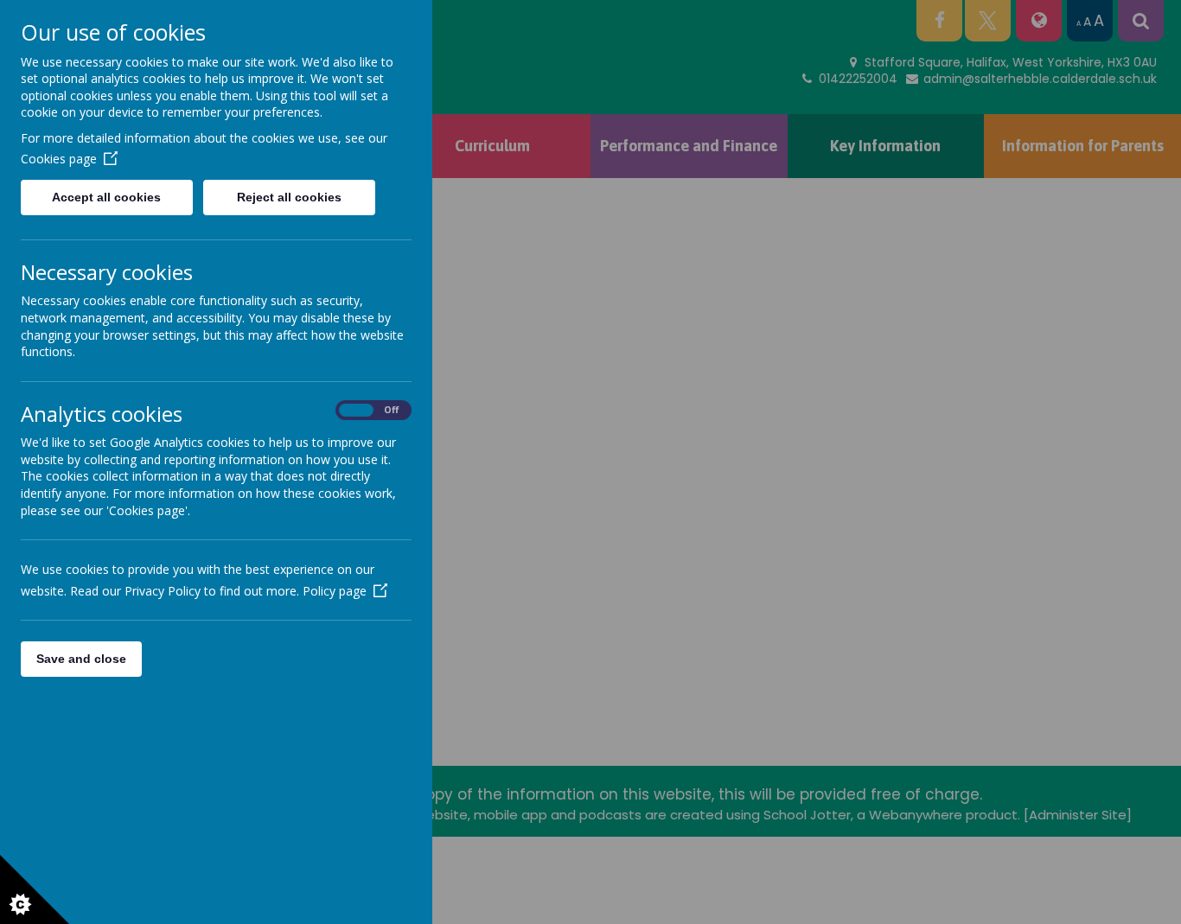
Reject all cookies (289, 197)
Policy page (335, 591)
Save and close (81, 659)
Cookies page (59, 158)
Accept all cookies (106, 197)
